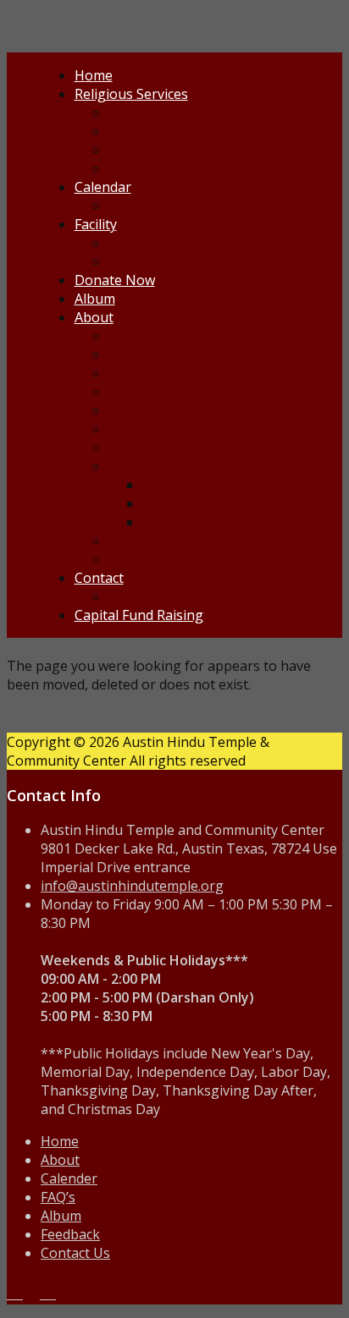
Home (94, 75)
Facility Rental (151, 242)
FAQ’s (58, 1197)
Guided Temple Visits (174, 261)
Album (95, 298)
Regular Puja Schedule (179, 149)
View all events (155, 168)
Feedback (138, 596)
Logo (124, 447)
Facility (96, 224)
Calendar (103, 187)
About (94, 317)
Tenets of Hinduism (171, 373)
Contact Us (75, 1253)
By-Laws (135, 429)
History (165, 503)
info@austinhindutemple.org (132, 885)
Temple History (157, 466)
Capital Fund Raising (139, 615)
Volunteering (150, 540)
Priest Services (154, 112)
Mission (133, 336)
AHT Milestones (193, 484)
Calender (69, 1178)
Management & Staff (174, 410)
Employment (148, 559)
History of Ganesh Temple (225, 522)
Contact (99, 577)
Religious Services (131, 94)
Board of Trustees (166, 391)
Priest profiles (152, 131)
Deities (130, 354)
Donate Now (115, 280)
